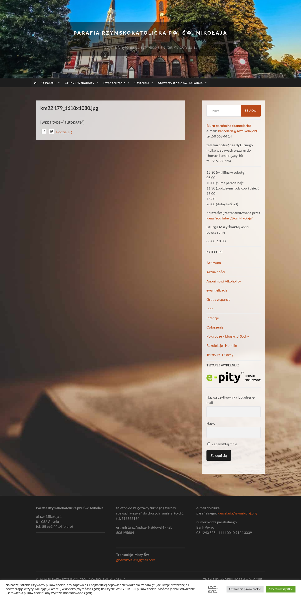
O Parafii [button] (48, 83)
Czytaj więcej (212, 589)
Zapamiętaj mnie (224, 444)
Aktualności (215, 272)
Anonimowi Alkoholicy (223, 281)
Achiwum (213, 262)
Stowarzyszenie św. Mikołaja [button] (180, 83)
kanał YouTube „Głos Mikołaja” (229, 218)
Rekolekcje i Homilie (221, 345)
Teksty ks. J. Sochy (219, 355)
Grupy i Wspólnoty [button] (79, 83)
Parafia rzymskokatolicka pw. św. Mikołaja (150, 33)
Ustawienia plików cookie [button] (245, 589)
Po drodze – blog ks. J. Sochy (227, 336)
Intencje (212, 318)
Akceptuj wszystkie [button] (280, 589)
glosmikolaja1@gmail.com (135, 560)
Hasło (210, 423)
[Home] (35, 82)
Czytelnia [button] (141, 83)
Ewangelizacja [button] (114, 83)
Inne (209, 308)
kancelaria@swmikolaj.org (237, 131)
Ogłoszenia (214, 327)
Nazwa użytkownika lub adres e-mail (230, 400)
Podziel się (64, 132)
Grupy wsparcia (218, 299)
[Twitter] (51, 132)
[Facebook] (44, 132)
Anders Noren (232, 579)
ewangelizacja (216, 290)
